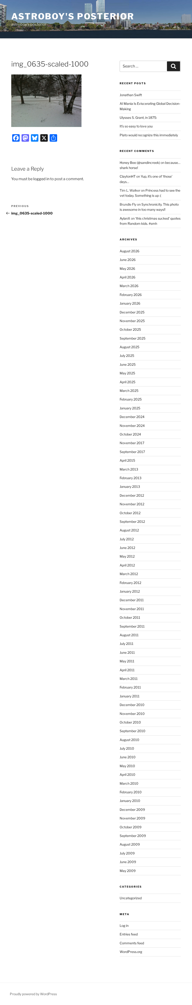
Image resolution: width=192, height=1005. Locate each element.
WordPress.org (131, 952)
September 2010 (132, 731)
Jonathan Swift (131, 95)
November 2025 (132, 321)
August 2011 (129, 635)
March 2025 (129, 391)
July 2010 (127, 748)
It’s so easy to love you (136, 126)
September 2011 (132, 626)
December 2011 (132, 600)
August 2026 (129, 251)
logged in (41, 179)
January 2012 (130, 591)
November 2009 (132, 818)
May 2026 (127, 269)
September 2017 (132, 452)
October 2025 (130, 329)
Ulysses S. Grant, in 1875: (138, 117)
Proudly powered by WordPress (33, 994)
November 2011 (132, 609)
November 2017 (132, 443)
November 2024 (132, 426)
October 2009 (130, 827)
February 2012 (130, 583)
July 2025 (127, 356)
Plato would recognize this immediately (149, 135)
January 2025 (130, 408)
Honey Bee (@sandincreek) (140, 163)
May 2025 (127, 373)
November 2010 (132, 714)
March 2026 (129, 286)
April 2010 (127, 775)
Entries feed (129, 934)
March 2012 (129, 574)
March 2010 (129, 783)
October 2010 (130, 722)
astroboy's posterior (72, 16)
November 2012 (132, 504)
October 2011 (130, 617)
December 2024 (132, 417)
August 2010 (129, 740)
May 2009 (128, 871)
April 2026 (127, 277)
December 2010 (132, 705)
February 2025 (131, 399)
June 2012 (127, 548)
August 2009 (130, 844)
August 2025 (129, 347)
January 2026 (130, 303)
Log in (124, 926)
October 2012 (130, 513)
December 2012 (132, 495)
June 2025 (128, 364)
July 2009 (127, 853)
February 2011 (130, 687)
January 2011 (130, 696)
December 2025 (132, 312)
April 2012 (127, 565)
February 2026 (131, 295)
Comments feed (132, 943)
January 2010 (130, 801)
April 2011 (127, 670)
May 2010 (127, 766)
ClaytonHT (128, 176)
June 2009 (128, 862)
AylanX (125, 218)
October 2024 (130, 434)
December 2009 (132, 810)
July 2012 (127, 539)
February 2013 (130, 478)
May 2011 (127, 661)
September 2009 (133, 836)
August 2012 (129, 530)
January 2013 (130, 486)
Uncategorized (131, 898)
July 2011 (126, 644)
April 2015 (127, 460)
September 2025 (132, 338)
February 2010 (131, 792)
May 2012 (127, 556)
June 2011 (127, 652)
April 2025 (127, 382)
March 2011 (129, 679)
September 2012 (132, 522)
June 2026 (128, 260)
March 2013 (129, 469)
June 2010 (128, 757)
